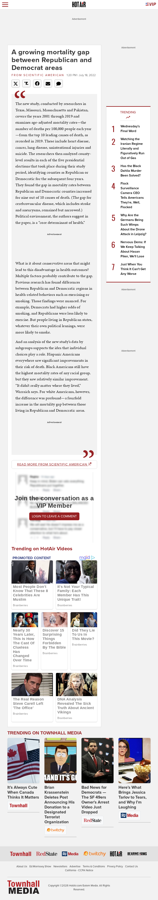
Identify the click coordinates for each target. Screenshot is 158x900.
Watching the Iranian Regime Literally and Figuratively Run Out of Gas (132, 148)
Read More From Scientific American (52, 464)
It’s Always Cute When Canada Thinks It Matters (23, 792)
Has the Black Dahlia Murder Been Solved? (131, 171)
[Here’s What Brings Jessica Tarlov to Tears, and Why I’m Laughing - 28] (134, 760)
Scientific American (39, 75)
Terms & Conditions (94, 866)
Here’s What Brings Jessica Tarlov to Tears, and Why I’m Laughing (132, 797)
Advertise (75, 866)
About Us (21, 866)
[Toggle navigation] (5, 4)
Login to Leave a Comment (54, 516)
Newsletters (60, 866)
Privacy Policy (115, 866)
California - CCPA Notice (79, 870)
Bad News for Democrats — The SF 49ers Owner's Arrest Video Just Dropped (95, 800)
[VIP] (151, 4)
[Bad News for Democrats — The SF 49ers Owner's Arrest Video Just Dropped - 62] (97, 760)
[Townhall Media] (23, 886)
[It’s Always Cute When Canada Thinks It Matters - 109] (23, 760)
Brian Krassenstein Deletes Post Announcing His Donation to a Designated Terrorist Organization (59, 805)
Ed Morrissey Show (40, 866)
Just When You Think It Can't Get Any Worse (133, 269)
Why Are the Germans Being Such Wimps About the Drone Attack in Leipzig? (133, 224)
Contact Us (131, 866)
